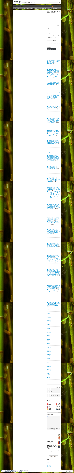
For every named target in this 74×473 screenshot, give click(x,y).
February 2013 (49, 380)
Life (20, 8)
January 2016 (49, 332)
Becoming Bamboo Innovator (51, 49)
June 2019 (48, 312)
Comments (58, 6)
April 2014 (48, 361)
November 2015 (49, 335)
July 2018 (48, 327)
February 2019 (49, 317)
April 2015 (48, 344)
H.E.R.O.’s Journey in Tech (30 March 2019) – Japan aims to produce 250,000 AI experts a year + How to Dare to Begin (53, 290)
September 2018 (49, 324)
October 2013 (49, 369)
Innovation (39, 8)
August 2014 (48, 355)
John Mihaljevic (49, 448)
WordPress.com (49, 466)
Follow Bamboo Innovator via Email (53, 43)
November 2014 (49, 351)
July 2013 (48, 373)
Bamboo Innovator (19, 1)
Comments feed (49, 465)
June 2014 (48, 358)
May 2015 (48, 343)
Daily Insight (44, 8)
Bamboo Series (54, 8)
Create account (49, 461)
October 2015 (49, 336)
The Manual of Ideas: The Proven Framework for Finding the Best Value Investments (52, 446)
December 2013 (49, 366)
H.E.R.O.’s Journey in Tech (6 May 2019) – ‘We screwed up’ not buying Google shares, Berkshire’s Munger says (53, 134)
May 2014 (48, 359)
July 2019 (48, 310)
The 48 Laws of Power (50, 441)
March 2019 (48, 316)
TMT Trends (24, 8)
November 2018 (49, 321)
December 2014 (49, 350)
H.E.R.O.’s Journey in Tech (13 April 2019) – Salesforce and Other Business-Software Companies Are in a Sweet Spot (53, 227)
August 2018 (48, 325)
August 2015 (48, 339)
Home (15, 6)
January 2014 (49, 365)
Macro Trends (16, 8)
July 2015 (48, 340)
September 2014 (49, 354)
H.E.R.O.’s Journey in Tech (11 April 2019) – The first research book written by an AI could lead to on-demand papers (53, 235)
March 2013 (48, 378)
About (19, 6)
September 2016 (49, 331)
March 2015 (48, 346)
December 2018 (49, 320)
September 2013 (49, 370)
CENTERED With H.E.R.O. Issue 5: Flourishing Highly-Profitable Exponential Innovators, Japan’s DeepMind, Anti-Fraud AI (53, 80)
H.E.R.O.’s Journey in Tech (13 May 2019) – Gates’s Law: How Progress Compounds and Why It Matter (53, 109)
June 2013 (48, 374)
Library (22, 6)
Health (28, 8)
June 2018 (48, 328)
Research (49, 8)
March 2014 (48, 362)
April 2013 (48, 377)
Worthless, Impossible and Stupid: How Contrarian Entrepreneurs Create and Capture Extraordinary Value (52, 451)
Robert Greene (49, 442)
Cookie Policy (20, 471)
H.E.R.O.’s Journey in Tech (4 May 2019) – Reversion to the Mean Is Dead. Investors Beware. (52, 138)
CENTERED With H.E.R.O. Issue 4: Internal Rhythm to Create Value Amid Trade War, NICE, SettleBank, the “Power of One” (53, 83)
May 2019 (48, 313)
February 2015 (49, 347)
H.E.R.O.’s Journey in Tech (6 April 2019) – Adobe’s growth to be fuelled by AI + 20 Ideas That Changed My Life (53, 256)
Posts (54, 6)
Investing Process (33, 8)
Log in (48, 462)
